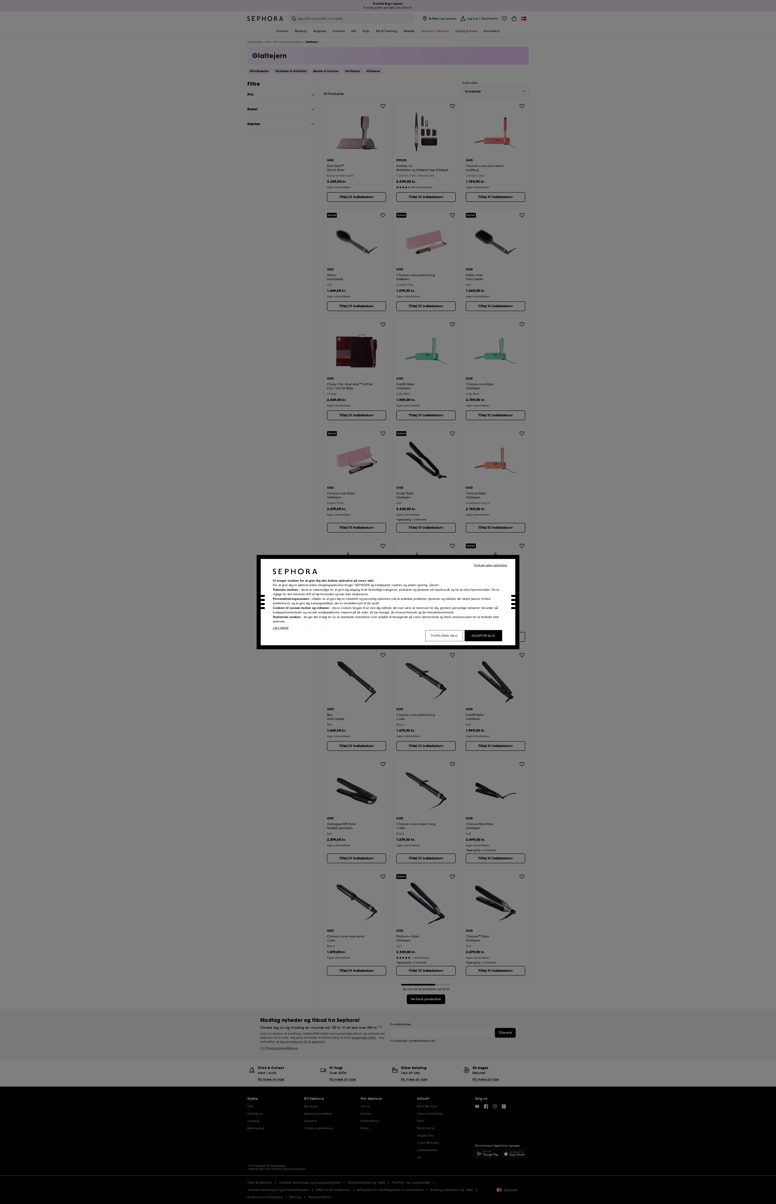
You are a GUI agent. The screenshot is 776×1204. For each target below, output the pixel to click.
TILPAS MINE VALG (444, 635)
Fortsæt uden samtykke (490, 565)
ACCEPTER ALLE (483, 635)
